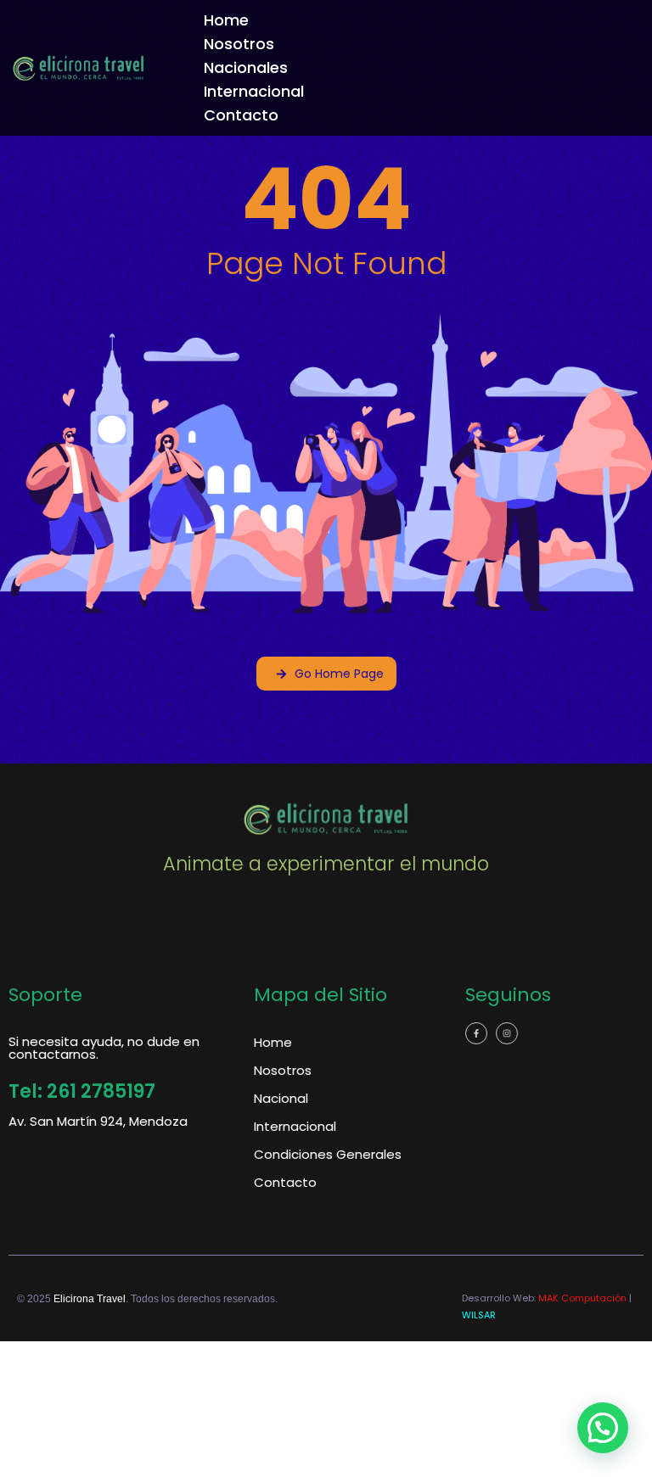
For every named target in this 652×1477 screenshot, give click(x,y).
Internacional (254, 91)
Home (226, 20)
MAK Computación (582, 1298)
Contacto (241, 115)
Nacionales (246, 67)
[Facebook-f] (476, 1033)
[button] (602, 1427)
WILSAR (479, 1315)
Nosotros (239, 43)
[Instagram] (507, 1033)
